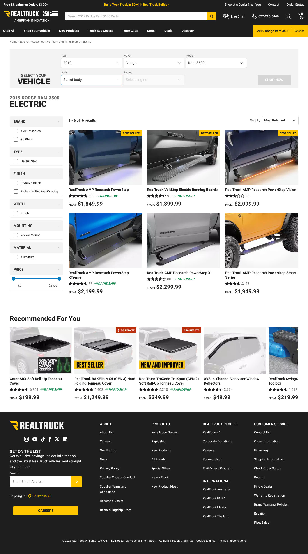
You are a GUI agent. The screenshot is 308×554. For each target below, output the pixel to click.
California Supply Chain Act (176, 540)
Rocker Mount (30, 235)
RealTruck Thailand (216, 516)
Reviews (208, 450)
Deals (168, 30)
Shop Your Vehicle (37, 30)
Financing (261, 450)
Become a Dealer (111, 501)
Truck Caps (130, 30)
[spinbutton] (20, 286)
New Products (69, 30)
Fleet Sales (261, 522)
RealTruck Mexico (215, 507)
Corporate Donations (217, 441)
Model (189, 55)
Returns (259, 477)
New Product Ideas (164, 486)
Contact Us (262, 432)
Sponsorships (212, 459)
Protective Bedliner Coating (39, 191)
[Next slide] (293, 364)
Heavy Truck (159, 477)
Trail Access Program (217, 468)
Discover (188, 30)
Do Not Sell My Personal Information (133, 540)
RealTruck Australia (216, 489)
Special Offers (161, 468)
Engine (128, 72)
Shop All (9, 30)
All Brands (158, 459)
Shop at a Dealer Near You (243, 4)
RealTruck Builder (156, 4)
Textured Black (30, 183)
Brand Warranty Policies (271, 504)
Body (64, 72)
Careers (105, 441)
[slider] (13, 279)
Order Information (266, 441)
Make (127, 55)
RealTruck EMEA (214, 498)
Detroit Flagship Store (115, 510)
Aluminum (27, 257)
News (104, 459)
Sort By (255, 120)
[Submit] (76, 481)
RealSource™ (212, 432)
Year (64, 55)
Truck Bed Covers (100, 30)
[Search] (211, 16)
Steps (151, 30)
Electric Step (28, 161)
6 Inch (24, 213)
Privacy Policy (109, 468)
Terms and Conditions (232, 540)
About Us (106, 432)
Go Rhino (26, 139)
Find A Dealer (263, 486)
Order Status (295, 4)
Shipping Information (269, 459)
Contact (273, 4)
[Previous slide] (14, 364)
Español (259, 513)
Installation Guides (164, 432)
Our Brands (108, 450)
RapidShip (158, 441)
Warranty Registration (269, 495)
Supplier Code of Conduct (117, 477)
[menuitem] (8, 31)
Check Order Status (267, 468)
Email (14, 473)
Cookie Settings (205, 540)
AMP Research (30, 131)
